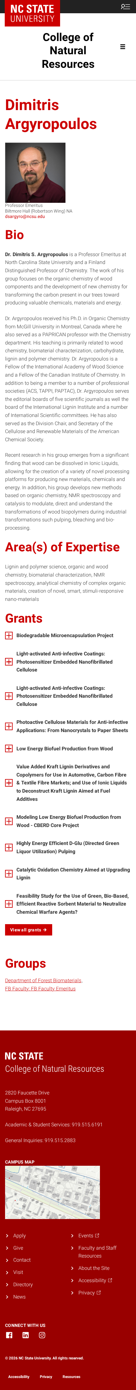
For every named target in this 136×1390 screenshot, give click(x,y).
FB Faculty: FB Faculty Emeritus (40, 989)
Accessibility (18, 1377)
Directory (23, 1284)
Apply (19, 1236)
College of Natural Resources (68, 51)
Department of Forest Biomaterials (43, 980)
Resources (71, 1377)
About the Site (93, 1268)
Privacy (46, 1377)
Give (18, 1248)
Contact (22, 1260)
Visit (18, 1272)
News (19, 1297)
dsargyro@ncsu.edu (25, 216)
